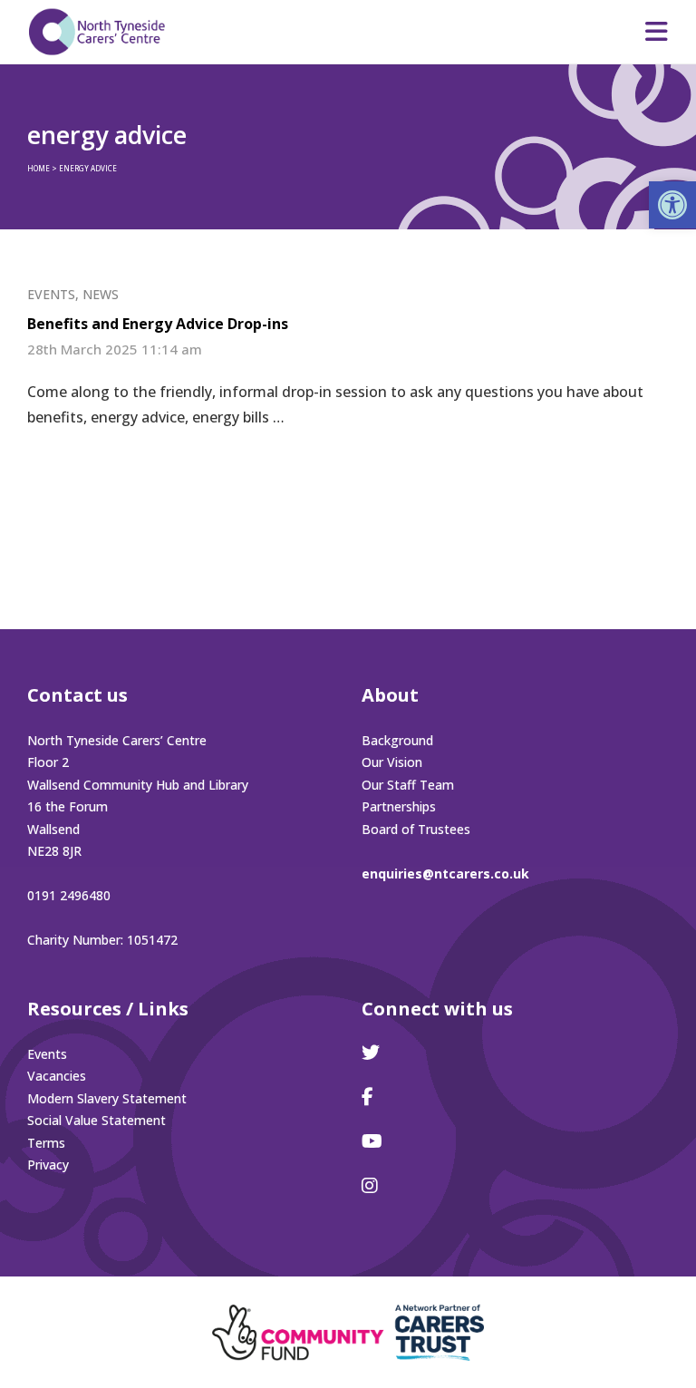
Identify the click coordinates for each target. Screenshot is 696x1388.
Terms (46, 1142)
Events (51, 294)
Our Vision (392, 762)
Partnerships (399, 806)
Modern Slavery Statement (107, 1098)
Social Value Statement (96, 1120)
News (100, 294)
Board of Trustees (416, 829)
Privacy (48, 1164)
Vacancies (56, 1075)
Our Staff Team (408, 784)
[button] (672, 204)
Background (397, 740)
